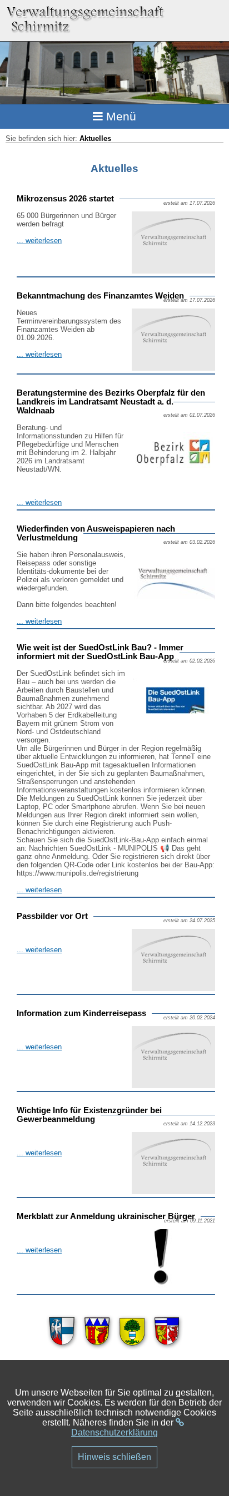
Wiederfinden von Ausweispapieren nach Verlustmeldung (96, 533)
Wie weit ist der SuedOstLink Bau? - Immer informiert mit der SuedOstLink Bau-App (100, 652)
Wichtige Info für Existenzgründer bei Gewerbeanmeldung (89, 1115)
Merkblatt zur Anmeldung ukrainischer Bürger (106, 1216)
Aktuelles (95, 138)
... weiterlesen (39, 240)
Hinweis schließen (114, 1457)
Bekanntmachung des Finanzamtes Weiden (100, 295)
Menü (119, 116)
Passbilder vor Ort (52, 916)
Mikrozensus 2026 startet (65, 198)
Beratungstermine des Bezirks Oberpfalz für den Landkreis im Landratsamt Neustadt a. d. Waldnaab (111, 401)
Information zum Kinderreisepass (81, 1013)
